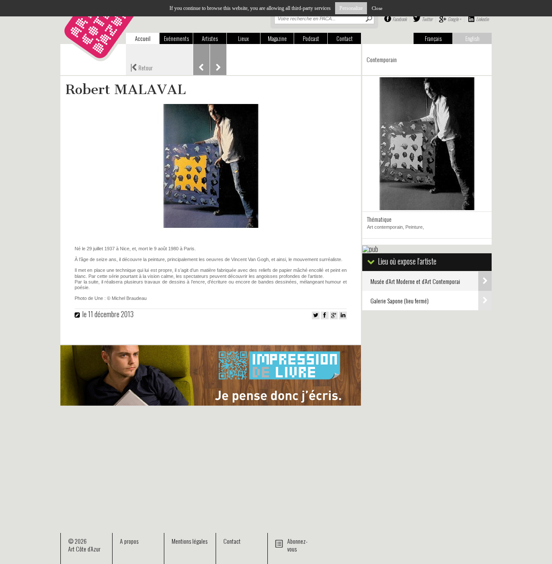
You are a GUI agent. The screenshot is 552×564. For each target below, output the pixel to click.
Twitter (427, 19)
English (472, 38)
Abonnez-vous (297, 544)
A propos (129, 540)
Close (377, 8)
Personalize (351, 8)
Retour (141, 66)
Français (433, 38)
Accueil (143, 38)
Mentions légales (189, 540)
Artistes (210, 38)
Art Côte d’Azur (84, 548)
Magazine (277, 38)
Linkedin (482, 19)
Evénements (176, 38)
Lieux (243, 38)
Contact (344, 38)
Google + (454, 19)
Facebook (399, 19)
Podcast (311, 38)
